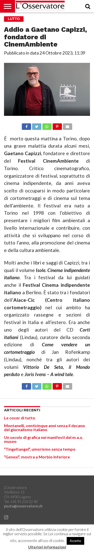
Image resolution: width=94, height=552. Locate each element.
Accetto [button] (75, 541)
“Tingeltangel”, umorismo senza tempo (39, 449)
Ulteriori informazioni (47, 547)
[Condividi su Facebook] (26, 125)
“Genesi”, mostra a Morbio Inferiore (37, 456)
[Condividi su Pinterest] (57, 125)
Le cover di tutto (19, 417)
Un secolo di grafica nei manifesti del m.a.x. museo (43, 439)
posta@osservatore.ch (23, 506)
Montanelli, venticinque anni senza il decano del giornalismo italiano (44, 427)
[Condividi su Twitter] (36, 125)
